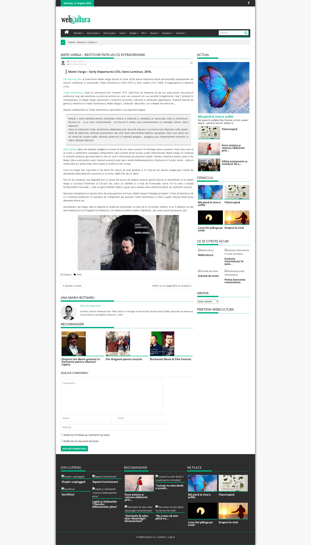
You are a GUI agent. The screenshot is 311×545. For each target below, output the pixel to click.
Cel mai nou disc (72, 79)
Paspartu (166, 33)
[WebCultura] (66, 32)
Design (133, 33)
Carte (122, 33)
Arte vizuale (109, 33)
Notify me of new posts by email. (81, 441)
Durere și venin (73, 285)
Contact (161, 537)
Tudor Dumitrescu (73, 92)
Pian (79, 274)
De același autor (93, 305)
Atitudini (78, 33)
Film (143, 33)
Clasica (91, 42)
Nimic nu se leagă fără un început (170, 285)
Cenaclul (180, 33)
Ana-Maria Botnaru (78, 64)
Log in (171, 537)
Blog (82, 305)
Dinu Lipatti (69, 149)
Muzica (153, 33)
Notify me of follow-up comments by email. (86, 434)
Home (71, 42)
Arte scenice (92, 33)
